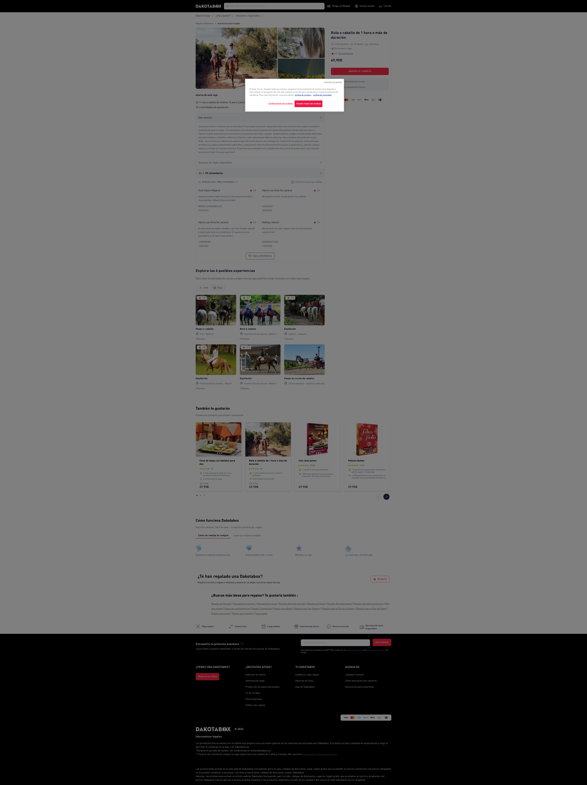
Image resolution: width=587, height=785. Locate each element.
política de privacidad (322, 95)
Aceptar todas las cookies (308, 104)
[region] (294, 95)
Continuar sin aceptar (333, 82)
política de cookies (303, 95)
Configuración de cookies (281, 104)
